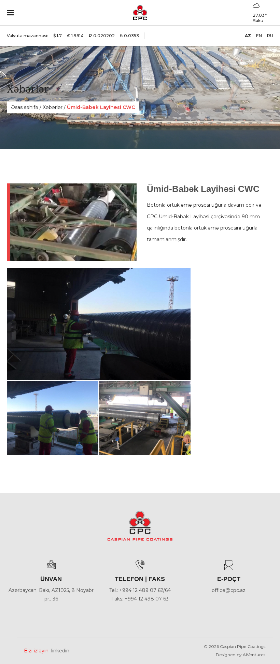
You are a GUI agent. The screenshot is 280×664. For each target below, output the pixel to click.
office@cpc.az (229, 590)
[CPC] (140, 12)
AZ (248, 35)
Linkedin (60, 651)
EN (259, 35)
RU (270, 35)
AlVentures (254, 654)
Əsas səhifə (24, 107)
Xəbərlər (52, 107)
